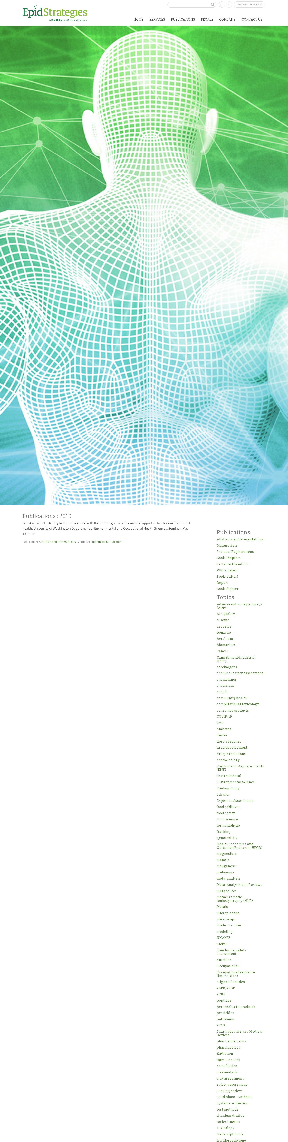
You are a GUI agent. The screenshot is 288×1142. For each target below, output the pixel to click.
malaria (223, 860)
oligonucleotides (231, 982)
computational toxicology (238, 704)
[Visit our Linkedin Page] (221, 4)
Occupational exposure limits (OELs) (236, 974)
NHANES (224, 938)
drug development (232, 747)
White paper (227, 570)
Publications (183, 19)
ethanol (223, 794)
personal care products (236, 1007)
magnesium (226, 854)
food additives (228, 807)
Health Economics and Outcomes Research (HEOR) (239, 846)
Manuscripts (227, 545)
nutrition (115, 542)
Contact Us (252, 19)
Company (227, 19)
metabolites (227, 891)
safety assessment (232, 1084)
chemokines (227, 679)
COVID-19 (224, 716)
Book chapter (228, 589)
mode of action (229, 925)
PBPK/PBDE (226, 988)
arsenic (223, 620)
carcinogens (227, 667)
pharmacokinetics (232, 1041)
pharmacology (229, 1047)
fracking (224, 832)
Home (139, 19)
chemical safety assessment (240, 673)
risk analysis (227, 1072)
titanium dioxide (231, 1115)
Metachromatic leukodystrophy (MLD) (235, 899)
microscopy (226, 919)
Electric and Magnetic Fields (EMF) (240, 768)
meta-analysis (229, 878)
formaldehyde (228, 825)
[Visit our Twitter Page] (229, 4)
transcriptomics (230, 1134)
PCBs (221, 994)
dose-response (229, 741)
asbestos (224, 626)
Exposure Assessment (235, 801)
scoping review (229, 1091)
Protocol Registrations (235, 552)
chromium (225, 685)
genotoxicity (227, 838)
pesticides (225, 1013)
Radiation (225, 1053)
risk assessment (230, 1078)
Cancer (222, 651)
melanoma (225, 872)
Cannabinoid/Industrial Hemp (236, 659)
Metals (222, 907)
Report (222, 583)
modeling (225, 932)
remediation (227, 1066)
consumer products (233, 710)
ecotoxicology (228, 760)
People (207, 19)
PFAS (221, 1025)
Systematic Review (232, 1103)
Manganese (226, 866)
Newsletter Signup (249, 4)
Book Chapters (229, 558)
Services (157, 19)
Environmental (229, 776)
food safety (226, 813)
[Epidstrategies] (55, 13)
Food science (227, 819)
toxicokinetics (228, 1122)
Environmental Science (236, 782)
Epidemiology (99, 542)
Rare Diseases (228, 1060)
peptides (224, 1000)
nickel (222, 944)
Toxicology (225, 1128)
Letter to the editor (232, 564)
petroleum (225, 1019)
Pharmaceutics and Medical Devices (240, 1033)
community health (232, 698)
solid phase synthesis (235, 1097)
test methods (228, 1109)
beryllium (225, 639)
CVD (220, 723)
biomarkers (226, 645)
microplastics (228, 913)
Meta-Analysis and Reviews (239, 885)
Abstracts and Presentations (57, 542)
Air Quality (226, 614)
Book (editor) (227, 576)
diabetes (224, 729)
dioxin (222, 735)
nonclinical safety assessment (231, 952)
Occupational (228, 966)
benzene (224, 632)
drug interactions (231, 754)
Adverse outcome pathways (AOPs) (239, 606)
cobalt (222, 692)
